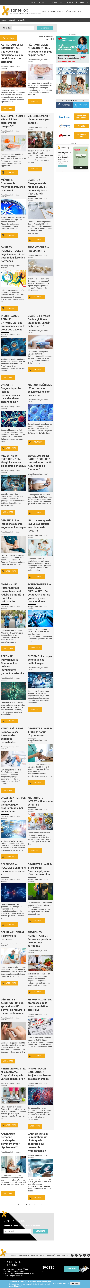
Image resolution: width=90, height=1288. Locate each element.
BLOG (80, 11)
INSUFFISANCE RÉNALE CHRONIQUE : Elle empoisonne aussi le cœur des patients (13, 322)
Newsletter (24, 1255)
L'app (62, 2)
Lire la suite (8, 108)
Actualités (45, 11)
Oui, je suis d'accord (61, 1283)
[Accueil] (6, 11)
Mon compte (83, 2)
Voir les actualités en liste (47, 39)
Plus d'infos (18, 1286)
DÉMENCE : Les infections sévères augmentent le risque (13, 524)
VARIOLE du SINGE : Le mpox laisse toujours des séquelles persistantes (13, 735)
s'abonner (71, 1269)
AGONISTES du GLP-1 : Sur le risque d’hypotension (40, 732)
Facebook (72, 1255)
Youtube (88, 1255)
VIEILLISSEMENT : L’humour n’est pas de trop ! (39, 119)
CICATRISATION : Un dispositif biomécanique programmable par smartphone (13, 804)
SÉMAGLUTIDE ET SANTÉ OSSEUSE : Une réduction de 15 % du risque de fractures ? (40, 462)
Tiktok (84, 1255)
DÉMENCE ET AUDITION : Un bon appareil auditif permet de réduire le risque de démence (13, 1006)
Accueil (4, 20)
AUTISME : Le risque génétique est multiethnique (40, 660)
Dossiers (53, 11)
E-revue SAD (52, 2)
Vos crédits (81, 126)
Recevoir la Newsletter (73, 100)
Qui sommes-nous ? (38, 1255)
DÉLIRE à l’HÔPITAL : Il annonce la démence (13, 936)
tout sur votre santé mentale (81, 117)
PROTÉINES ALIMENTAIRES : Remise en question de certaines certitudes (39, 939)
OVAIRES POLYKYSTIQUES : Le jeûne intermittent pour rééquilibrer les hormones (13, 254)
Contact (65, 1255)
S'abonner (40, 1231)
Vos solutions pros (81, 135)
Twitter (76, 1255)
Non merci (75, 1283)
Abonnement (61, 11)
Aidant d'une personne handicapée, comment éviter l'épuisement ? (10, 1140)
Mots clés (7, 28)
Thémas (69, 2)
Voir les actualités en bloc (52, 39)
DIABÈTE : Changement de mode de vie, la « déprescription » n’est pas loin (38, 186)
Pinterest (80, 1255)
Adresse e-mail (10, 1228)
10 (34, 1205)
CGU (58, 1255)
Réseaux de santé (71, 11)
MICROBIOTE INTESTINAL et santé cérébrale (40, 801)
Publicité (51, 1255)
